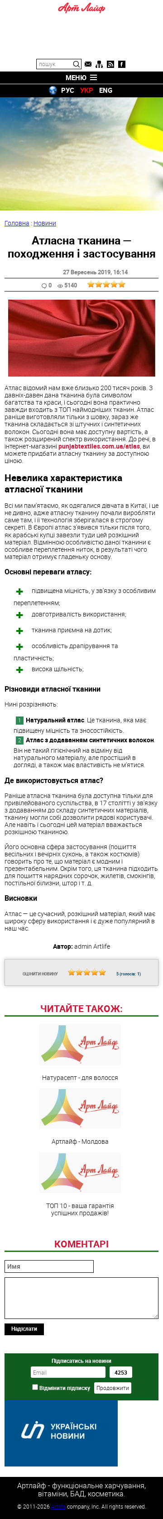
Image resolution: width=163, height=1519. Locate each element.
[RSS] (110, 64)
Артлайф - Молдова (80, 1141)
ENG (105, 90)
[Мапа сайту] (99, 64)
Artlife (58, 1506)
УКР (86, 90)
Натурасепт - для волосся (80, 1077)
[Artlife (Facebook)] (121, 64)
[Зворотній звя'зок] (87, 64)
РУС (67, 90)
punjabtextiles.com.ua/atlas (99, 446)
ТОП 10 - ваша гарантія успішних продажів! (80, 1209)
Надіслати (24, 1328)
